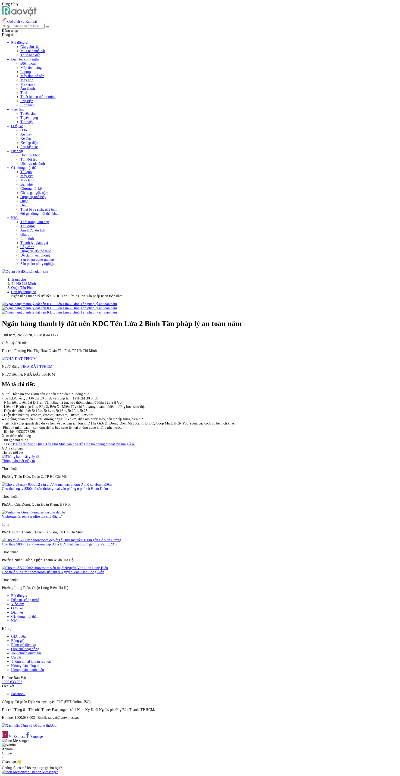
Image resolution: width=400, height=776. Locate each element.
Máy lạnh (27, 180)
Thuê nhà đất (30, 55)
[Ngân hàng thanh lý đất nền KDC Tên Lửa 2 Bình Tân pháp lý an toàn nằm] (59, 304)
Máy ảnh (26, 80)
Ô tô (23, 130)
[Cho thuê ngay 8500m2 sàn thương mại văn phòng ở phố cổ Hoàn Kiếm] (57, 484)
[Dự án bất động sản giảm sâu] (25, 271)
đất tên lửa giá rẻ (122, 444)
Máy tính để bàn (32, 76)
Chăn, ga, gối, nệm (34, 193)
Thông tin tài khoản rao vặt (31, 661)
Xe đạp (25, 138)
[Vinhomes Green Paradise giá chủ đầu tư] (33, 512)
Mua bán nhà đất (32, 51)
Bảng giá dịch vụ (23, 645)
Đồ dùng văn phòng (35, 255)
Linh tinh (27, 239)
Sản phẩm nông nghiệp (37, 264)
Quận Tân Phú (22, 288)
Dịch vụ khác (30, 155)
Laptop (25, 72)
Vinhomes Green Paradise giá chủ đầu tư (32, 516)
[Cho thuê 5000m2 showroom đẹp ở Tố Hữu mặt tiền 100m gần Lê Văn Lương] (61, 540)
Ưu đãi (16, 657)
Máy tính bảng (31, 68)
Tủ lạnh (26, 172)
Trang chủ (18, 279)
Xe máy (26, 134)
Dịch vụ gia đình (32, 163)
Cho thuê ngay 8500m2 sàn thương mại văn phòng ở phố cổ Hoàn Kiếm (55, 489)
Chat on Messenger (43, 772)
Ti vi (23, 93)
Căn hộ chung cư (23, 292)
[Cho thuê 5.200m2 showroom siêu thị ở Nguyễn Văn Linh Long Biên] (55, 568)
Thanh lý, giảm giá (34, 243)
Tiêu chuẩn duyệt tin (26, 653)
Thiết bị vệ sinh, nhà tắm (38, 209)
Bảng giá (17, 641)
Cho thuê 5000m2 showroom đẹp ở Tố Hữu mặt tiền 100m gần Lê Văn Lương (59, 544)
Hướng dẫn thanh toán (27, 670)
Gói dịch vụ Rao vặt (22, 21)
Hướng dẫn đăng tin (26, 666)
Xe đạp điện (29, 143)
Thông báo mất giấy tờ (18, 461)
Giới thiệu (18, 636)
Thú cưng (27, 226)
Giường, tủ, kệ (31, 188)
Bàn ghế (26, 184)
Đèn (23, 205)
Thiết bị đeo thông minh (38, 97)
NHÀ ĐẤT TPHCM (36, 366)
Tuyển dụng (29, 118)
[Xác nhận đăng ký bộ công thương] (29, 725)
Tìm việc (26, 122)
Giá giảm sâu (30, 47)
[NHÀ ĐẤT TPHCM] (19, 359)
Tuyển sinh (28, 113)
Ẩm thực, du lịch (32, 230)
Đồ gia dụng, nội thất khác (39, 213)
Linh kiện (27, 105)
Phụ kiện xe (29, 147)
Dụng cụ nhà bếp (33, 197)
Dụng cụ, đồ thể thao (35, 251)
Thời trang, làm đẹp (34, 222)
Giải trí (25, 234)
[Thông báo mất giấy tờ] (20, 457)
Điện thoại (28, 63)
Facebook (18, 694)
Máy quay (27, 84)
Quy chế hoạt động (25, 649)
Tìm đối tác (28, 159)
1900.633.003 (12, 682)
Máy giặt (26, 176)
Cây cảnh (27, 247)
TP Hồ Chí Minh (23, 283)
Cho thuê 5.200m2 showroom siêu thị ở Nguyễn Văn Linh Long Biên (53, 572)
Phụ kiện (26, 101)
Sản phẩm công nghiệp (37, 259)
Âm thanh (27, 88)
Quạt (24, 201)
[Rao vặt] (19, 15)
